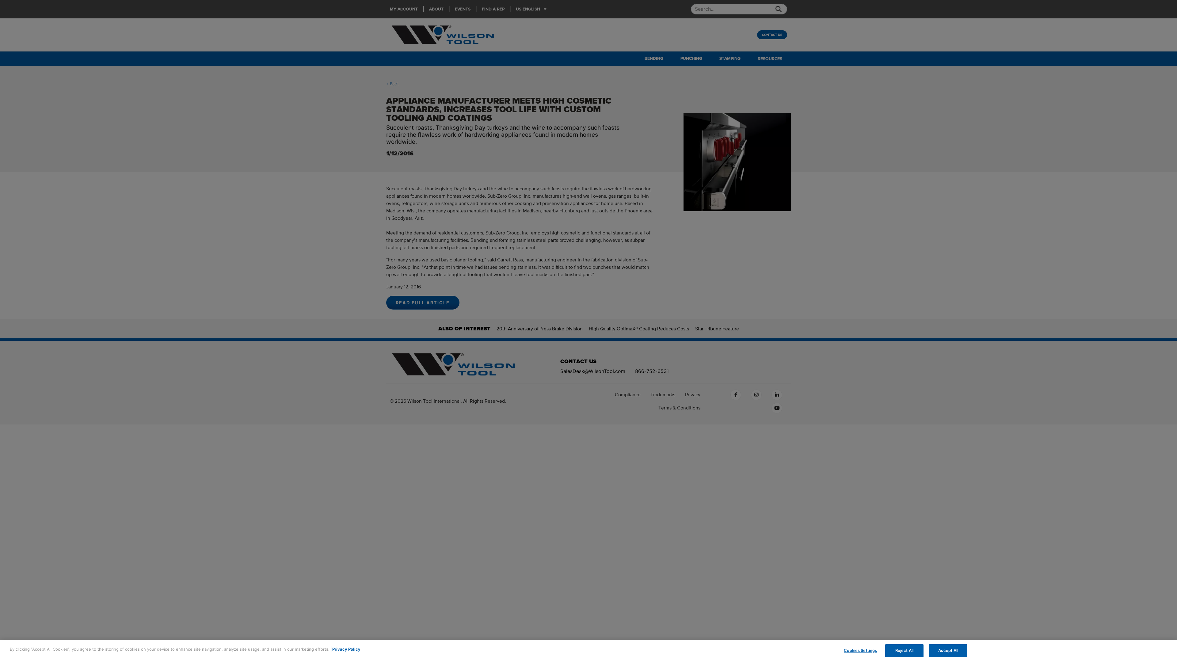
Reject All (904, 650)
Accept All (948, 650)
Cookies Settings (860, 650)
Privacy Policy (346, 649)
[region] (588, 651)
